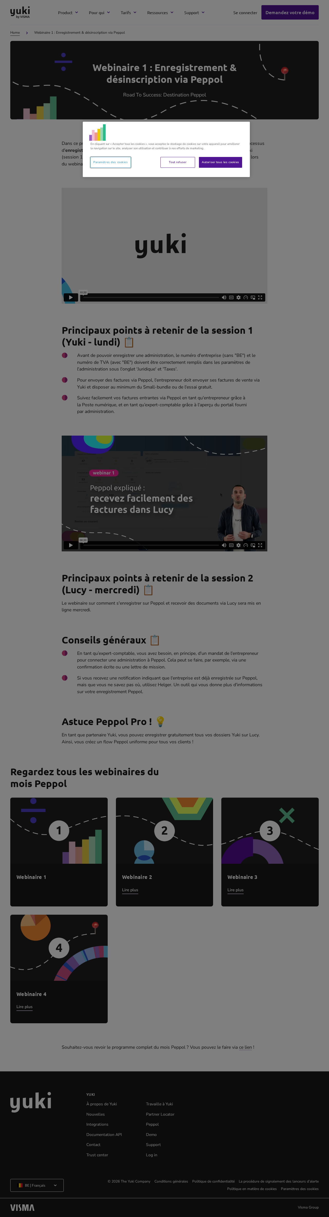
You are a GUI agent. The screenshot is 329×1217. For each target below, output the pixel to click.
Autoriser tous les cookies (220, 162)
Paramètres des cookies (110, 162)
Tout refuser (177, 162)
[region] (166, 149)
